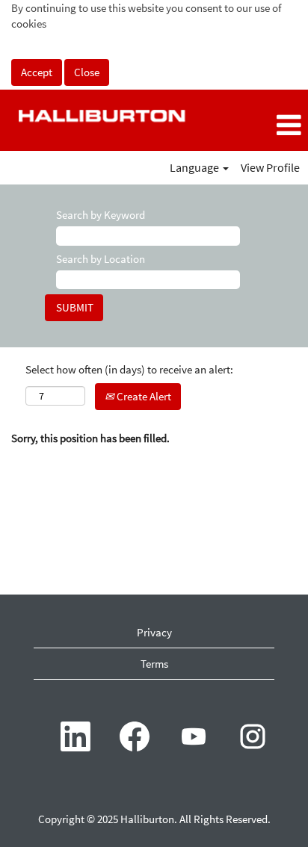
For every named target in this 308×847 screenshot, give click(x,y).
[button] (257, 126)
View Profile (270, 167)
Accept (36, 72)
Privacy (154, 632)
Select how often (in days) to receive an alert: (129, 369)
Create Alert (142, 396)
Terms (154, 664)
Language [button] (195, 167)
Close (86, 72)
